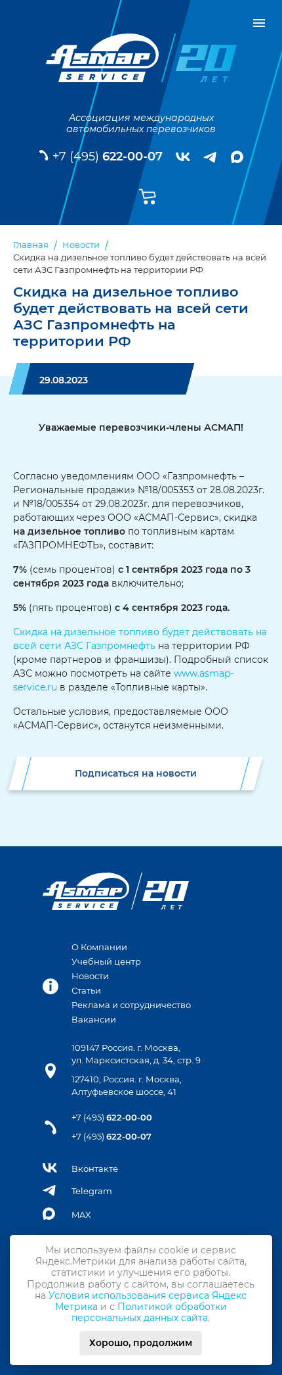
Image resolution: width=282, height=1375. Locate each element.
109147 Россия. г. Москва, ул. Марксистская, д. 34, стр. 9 (136, 1054)
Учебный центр (106, 962)
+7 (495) (107, 156)
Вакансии (93, 1020)
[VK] (183, 157)
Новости (90, 976)
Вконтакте (94, 1169)
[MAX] (237, 157)
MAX (81, 1215)
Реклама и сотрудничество (131, 1005)
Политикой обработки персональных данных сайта (149, 1312)
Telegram (91, 1191)
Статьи (86, 991)
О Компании (99, 947)
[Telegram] (210, 157)
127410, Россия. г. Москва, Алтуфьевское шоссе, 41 (126, 1085)
